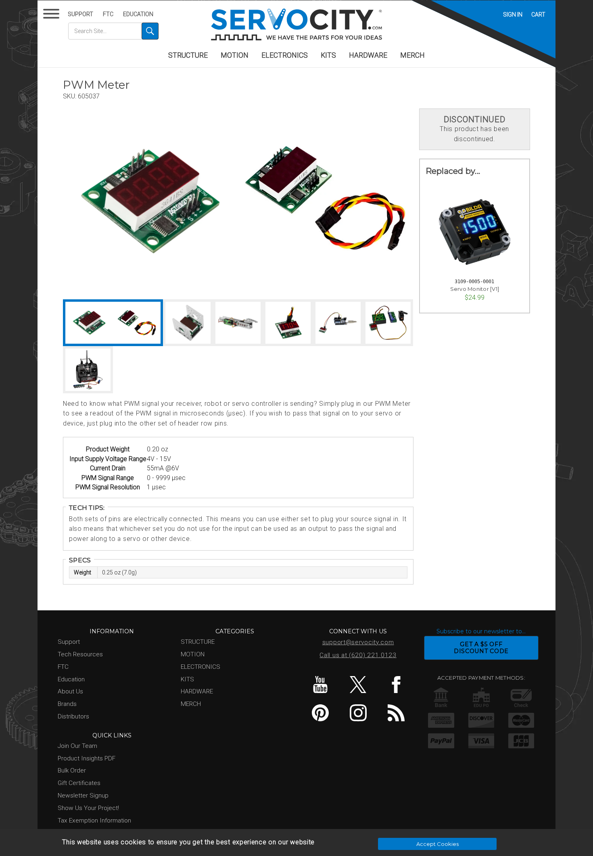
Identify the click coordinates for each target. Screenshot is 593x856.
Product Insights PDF (86, 758)
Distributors (73, 716)
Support (80, 14)
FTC (108, 14)
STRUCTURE (188, 55)
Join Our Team (77, 746)
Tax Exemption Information (94, 820)
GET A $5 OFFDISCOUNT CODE (481, 648)
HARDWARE (368, 55)
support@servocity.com (358, 642)
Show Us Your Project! (88, 808)
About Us (70, 691)
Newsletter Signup (83, 795)
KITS (328, 55)
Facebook (396, 684)
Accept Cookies (437, 844)
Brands (67, 704)
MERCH (412, 55)
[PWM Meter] (150, 201)
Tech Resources (80, 654)
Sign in (512, 14)
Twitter (358, 684)
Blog (396, 712)
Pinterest (320, 712)
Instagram (358, 712)
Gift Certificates (79, 783)
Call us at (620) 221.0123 (358, 655)
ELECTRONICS (284, 55)
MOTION (234, 55)
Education (138, 14)
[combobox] (113, 31)
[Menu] (53, 15)
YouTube (320, 684)
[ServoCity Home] (296, 24)
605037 (89, 96)
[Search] (150, 31)
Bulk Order (72, 770)
